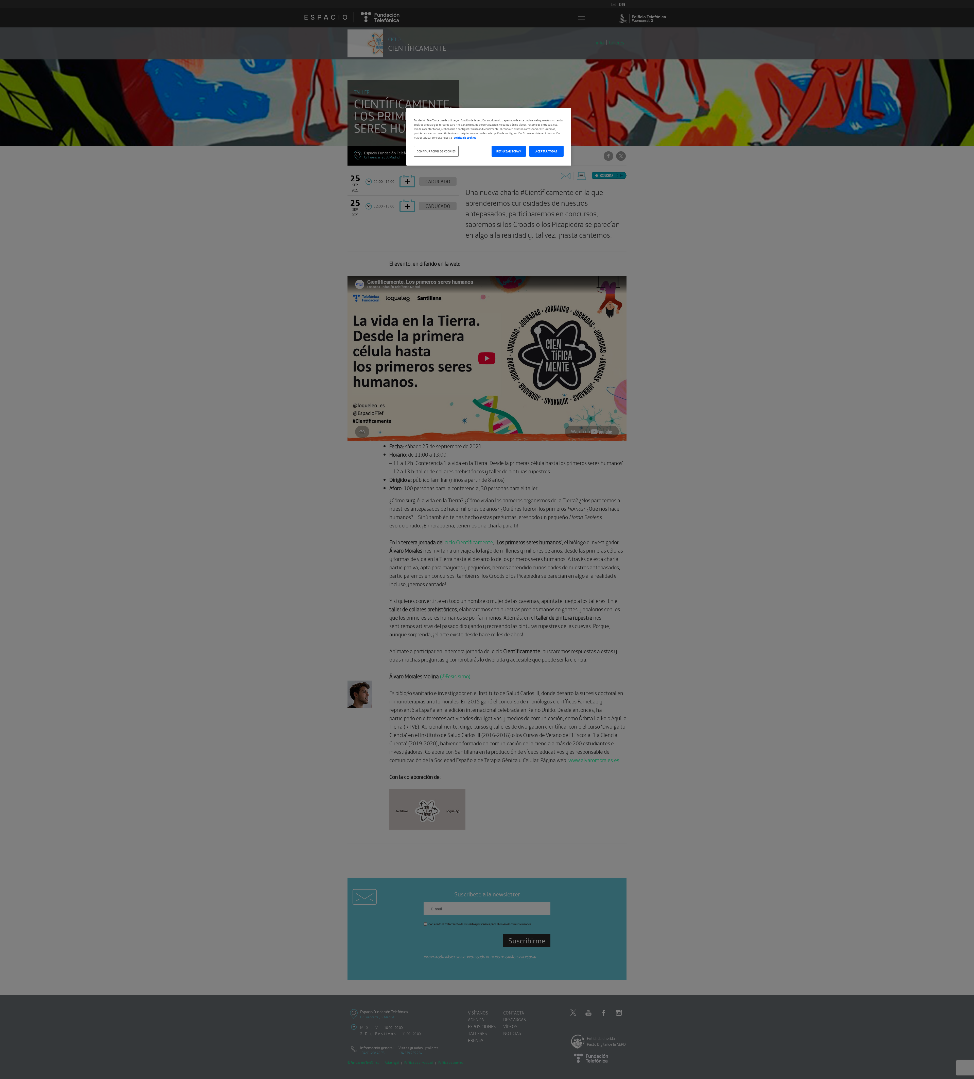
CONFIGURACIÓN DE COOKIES (436, 151)
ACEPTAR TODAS (546, 151)
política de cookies (465, 137)
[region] (488, 137)
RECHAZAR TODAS (508, 151)
